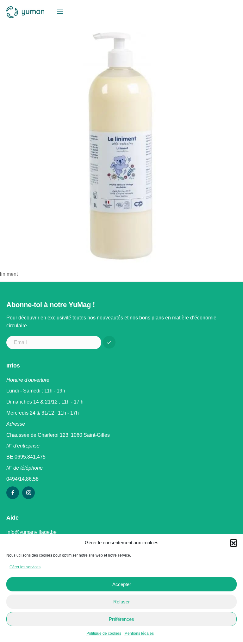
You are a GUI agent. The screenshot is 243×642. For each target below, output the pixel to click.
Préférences (121, 619)
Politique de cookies (103, 633)
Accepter (121, 584)
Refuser (121, 601)
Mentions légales (139, 633)
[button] (233, 543)
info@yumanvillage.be (31, 532)
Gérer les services (24, 567)
